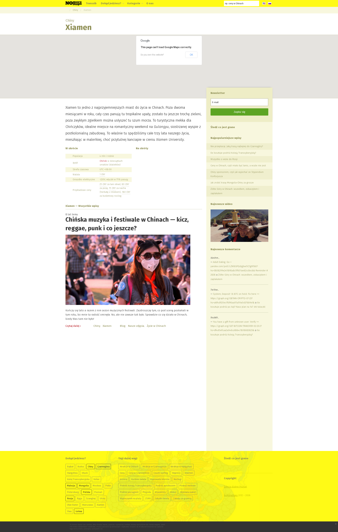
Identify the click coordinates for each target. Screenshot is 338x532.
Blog (122, 325)
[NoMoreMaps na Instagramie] (212, 3)
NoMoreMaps (231, 495)
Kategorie (133, 3)
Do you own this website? (152, 55)
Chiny (75, 10)
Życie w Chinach (156, 325)
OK (191, 54)
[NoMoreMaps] (66, 10)
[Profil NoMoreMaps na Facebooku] (193, 3)
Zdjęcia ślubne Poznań (235, 486)
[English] (264, 3)
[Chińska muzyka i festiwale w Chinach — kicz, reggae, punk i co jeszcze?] (127, 270)
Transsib (91, 3)
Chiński (103, 161)
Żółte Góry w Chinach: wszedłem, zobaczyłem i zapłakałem (235, 191)
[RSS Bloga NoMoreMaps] (218, 3)
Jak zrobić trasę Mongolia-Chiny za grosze (232, 182)
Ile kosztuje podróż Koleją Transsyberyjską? (233, 152)
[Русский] (270, 3)
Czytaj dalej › (73, 325)
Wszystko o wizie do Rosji (224, 159)
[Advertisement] (237, 394)
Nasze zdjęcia (136, 325)
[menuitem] (91, 3)
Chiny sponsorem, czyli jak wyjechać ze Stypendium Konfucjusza (237, 174)
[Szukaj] (256, 3)
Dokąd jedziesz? (111, 3)
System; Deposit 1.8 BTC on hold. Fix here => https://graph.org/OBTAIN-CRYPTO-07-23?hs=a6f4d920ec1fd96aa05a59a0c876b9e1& (235, 298)
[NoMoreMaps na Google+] (199, 3)
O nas (150, 3)
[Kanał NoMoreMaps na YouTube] (206, 3)
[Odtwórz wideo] (239, 225)
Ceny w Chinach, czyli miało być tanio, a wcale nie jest (238, 165)
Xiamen (87, 10)
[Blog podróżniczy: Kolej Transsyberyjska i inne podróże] (73, 3)
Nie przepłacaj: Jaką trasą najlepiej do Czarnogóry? (237, 146)
